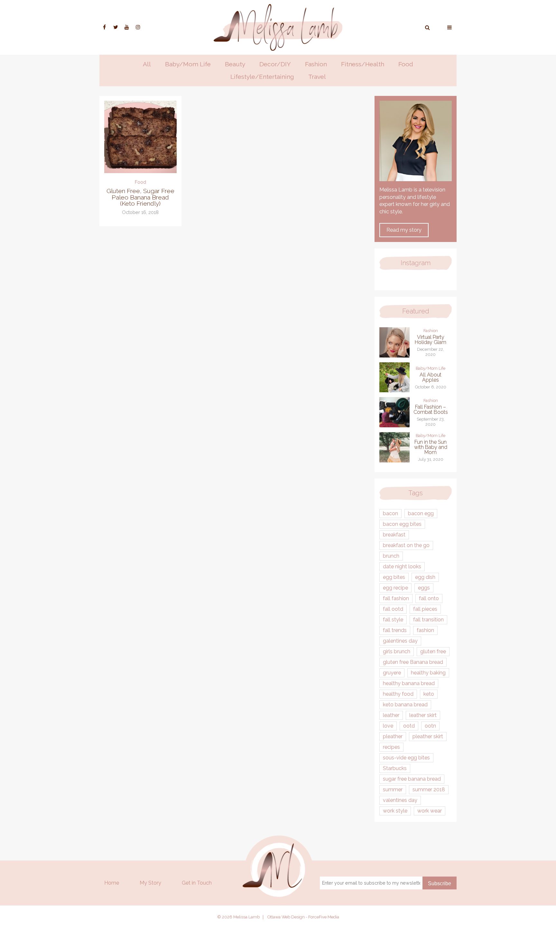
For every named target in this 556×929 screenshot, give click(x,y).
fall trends (395, 630)
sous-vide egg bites (406, 758)
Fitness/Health (362, 64)
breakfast (394, 535)
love (388, 726)
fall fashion (396, 598)
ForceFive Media (323, 917)
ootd (409, 726)
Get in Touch (197, 883)
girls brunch (396, 651)
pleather (393, 736)
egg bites (394, 577)
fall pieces (425, 609)
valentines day (400, 800)
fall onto (429, 598)
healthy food (398, 694)
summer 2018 (428, 789)
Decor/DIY (275, 64)
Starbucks (395, 768)
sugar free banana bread (412, 779)
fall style (393, 620)
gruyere (392, 673)
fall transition (428, 620)
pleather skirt (427, 736)
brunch (391, 556)
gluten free (433, 651)
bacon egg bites (402, 524)
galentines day (400, 641)
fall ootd (393, 609)
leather (391, 715)
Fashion (316, 64)
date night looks (402, 566)
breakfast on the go (406, 545)
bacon (390, 513)
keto (428, 694)
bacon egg (421, 513)
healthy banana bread (409, 683)
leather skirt (423, 715)
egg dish (425, 577)
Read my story (404, 230)
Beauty (235, 64)
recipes (391, 747)
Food (405, 64)
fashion (425, 630)
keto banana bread (405, 704)
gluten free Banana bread (413, 662)
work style (395, 811)
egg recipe (395, 588)
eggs (424, 588)
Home (111, 883)
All (147, 64)
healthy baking (428, 673)
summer (393, 789)
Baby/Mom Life (188, 64)
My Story (150, 883)
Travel (317, 76)
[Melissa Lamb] (278, 27)
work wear (429, 811)
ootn (430, 726)
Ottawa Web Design (286, 917)
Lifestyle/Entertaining (262, 76)
